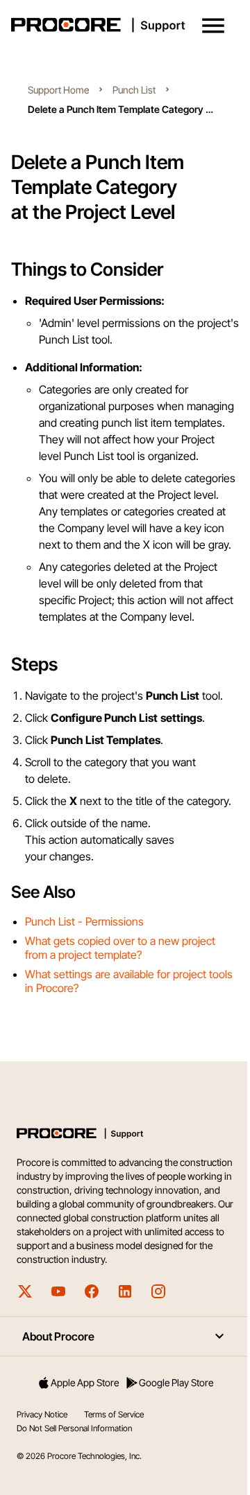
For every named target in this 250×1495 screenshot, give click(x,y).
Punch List (134, 90)
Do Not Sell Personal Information (74, 1428)
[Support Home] (122, 25)
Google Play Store (176, 1382)
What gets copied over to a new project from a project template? (120, 948)
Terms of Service (114, 1414)
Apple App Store (85, 1382)
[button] (213, 25)
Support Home (58, 90)
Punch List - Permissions (84, 921)
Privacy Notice (42, 1414)
